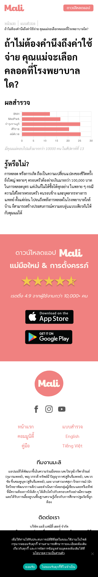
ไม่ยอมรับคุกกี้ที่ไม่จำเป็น (58, 567)
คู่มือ (26, 446)
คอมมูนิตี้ (26, 436)
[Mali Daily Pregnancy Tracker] (34, 8)
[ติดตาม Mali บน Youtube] (61, 411)
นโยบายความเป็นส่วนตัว (48, 553)
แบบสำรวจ (28, 23)
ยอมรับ (30, 567)
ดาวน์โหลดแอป (78, 8)
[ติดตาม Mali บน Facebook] (36, 411)
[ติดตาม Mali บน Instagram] (49, 411)
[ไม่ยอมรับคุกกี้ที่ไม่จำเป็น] (92, 553)
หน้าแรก (10, 23)
